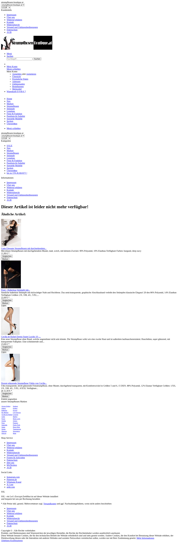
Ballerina (4, 410)
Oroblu (4, 421)
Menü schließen (14, 69)
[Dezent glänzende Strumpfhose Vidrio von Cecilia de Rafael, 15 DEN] (10, 381)
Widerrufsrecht (13, 25)
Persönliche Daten (20, 79)
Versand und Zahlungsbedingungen (22, 27)
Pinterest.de (12, 479)
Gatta (3, 427)
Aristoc (4, 408)
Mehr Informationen (145, 538)
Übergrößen (12, 170)
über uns (10, 462)
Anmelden (17, 74)
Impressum (11, 15)
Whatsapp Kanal (14, 482)
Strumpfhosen (13, 153)
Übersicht (16, 76)
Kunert (15, 410)
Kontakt (10, 22)
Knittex (15, 408)
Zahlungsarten (18, 84)
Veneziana (16, 431)
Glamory (4, 431)
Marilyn (15, 416)
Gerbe (4, 429)
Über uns (11, 17)
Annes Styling (6, 406)
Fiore (3, 423)
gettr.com (11, 487)
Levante (15, 414)
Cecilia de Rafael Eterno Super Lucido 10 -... (21, 336)
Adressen (16, 81)
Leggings (11, 158)
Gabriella (4, 425)
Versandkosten (49, 503)
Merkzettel (17, 89)
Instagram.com (13, 477)
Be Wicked (5, 412)
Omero (15, 421)
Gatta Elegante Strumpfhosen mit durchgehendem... (23, 248)
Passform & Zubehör (16, 163)
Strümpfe (11, 155)
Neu (8, 148)
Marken (10, 150)
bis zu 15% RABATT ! (17, 173)
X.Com (10, 484)
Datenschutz (12, 30)
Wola (14, 433)
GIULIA (4, 433)
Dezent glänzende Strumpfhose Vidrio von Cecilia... (24, 383)
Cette (3, 416)
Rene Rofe (16, 427)
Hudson (15, 406)
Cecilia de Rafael (7, 414)
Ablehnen (5, 540)
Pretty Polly (16, 425)
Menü (9, 53)
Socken (10, 168)
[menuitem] (92, 15)
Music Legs (16, 419)
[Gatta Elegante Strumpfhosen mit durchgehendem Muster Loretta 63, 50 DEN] (11, 246)
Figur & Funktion (14, 160)
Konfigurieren (16, 540)
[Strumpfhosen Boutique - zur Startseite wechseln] (26, 49)
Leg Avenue (17, 412)
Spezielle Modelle (14, 165)
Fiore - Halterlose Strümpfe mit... (15, 290)
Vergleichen (7, 256)
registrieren (31, 74)
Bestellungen (18, 86)
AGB (9, 32)
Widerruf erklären (14, 20)
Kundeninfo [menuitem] (19, 21)
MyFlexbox (12, 465)
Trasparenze (17, 429)
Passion (15, 423)
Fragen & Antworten (16, 457)
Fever (3, 419)
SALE (9, 145)
